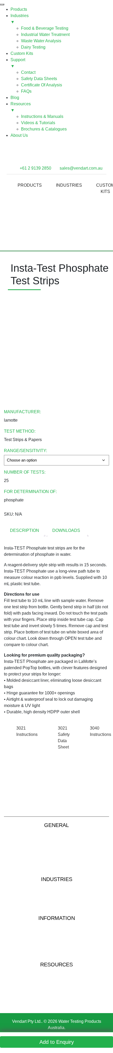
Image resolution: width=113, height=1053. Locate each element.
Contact (56, 856)
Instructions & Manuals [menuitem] (42, 116)
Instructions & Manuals (56, 973)
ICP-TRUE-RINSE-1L (56, 995)
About (56, 841)
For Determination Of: (30, 491)
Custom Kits (56, 848)
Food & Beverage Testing (56, 902)
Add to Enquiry (56, 1042)
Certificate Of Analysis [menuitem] (41, 85)
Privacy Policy (56, 864)
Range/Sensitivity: (25, 450)
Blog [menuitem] (15, 97)
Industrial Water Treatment (56, 887)
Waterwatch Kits (56, 926)
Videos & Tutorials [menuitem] (38, 123)
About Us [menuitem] (19, 135)
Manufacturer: (22, 412)
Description (24, 530)
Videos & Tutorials (56, 980)
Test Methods (56, 941)
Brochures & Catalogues (56, 988)
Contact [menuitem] (28, 72)
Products (30, 185)
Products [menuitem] (19, 9)
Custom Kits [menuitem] (22, 53)
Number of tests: (24, 472)
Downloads (66, 530)
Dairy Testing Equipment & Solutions (56, 910)
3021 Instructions (27, 731)
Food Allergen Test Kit (56, 1003)
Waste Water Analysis (57, 895)
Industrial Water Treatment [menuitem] (45, 34)
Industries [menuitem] (20, 18)
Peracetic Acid (56, 934)
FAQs (56, 957)
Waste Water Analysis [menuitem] (41, 41)
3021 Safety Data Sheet (64, 737)
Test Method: (19, 431)
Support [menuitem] (18, 62)
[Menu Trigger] (2, 4)
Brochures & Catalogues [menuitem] (44, 129)
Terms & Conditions (56, 871)
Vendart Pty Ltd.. (27, 1021)
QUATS (56, 949)
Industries (69, 185)
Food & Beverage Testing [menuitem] (44, 28)
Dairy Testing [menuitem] (33, 47)
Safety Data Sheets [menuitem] (39, 78)
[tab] (25, 531)
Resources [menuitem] (21, 107)
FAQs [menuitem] (26, 91)
